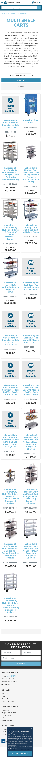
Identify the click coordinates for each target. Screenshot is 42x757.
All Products (11, 13)
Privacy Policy (12, 745)
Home (3, 13)
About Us (4, 693)
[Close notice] (30, 728)
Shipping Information (8, 713)
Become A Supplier (8, 701)
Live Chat (4, 699)
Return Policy (6, 715)
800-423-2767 (11, 676)
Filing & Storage (22, 13)
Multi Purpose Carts (7, 15)
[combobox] (21, 7)
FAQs (3, 718)
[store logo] (12, 2)
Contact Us (5, 710)
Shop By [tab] (21, 80)
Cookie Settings (6, 720)
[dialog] (21, 742)
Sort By (11, 75)
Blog (3, 696)
